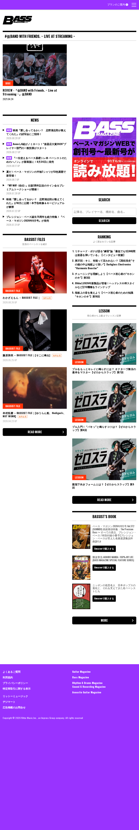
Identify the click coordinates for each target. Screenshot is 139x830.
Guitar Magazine (81, 671)
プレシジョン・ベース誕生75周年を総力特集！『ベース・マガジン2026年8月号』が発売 (35, 218)
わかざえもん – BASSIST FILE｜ (21, 297)
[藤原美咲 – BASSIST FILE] (35, 330)
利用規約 (8, 677)
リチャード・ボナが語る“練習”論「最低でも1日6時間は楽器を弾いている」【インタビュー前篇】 (105, 253)
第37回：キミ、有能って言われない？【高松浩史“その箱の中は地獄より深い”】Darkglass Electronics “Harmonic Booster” (105, 264)
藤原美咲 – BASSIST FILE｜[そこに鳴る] (26, 355)
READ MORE (35, 432)
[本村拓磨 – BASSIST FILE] (35, 388)
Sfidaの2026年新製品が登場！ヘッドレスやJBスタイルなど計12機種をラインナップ (104, 285)
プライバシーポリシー (15, 683)
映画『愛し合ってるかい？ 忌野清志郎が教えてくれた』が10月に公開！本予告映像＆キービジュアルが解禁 (35, 203)
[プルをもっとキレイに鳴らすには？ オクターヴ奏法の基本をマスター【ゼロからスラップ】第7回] (104, 344)
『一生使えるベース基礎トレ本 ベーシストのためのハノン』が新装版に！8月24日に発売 (36, 160)
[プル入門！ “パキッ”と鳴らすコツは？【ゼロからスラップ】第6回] (104, 401)
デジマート (9, 701)
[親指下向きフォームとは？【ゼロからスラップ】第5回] (104, 459)
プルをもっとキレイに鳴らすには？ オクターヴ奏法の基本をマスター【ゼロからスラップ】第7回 (104, 370)
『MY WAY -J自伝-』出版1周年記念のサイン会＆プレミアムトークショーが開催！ (35, 187)
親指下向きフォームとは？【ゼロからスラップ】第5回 (103, 485)
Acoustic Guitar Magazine (86, 692)
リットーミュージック (15, 696)
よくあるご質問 (11, 671)
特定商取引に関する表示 (17, 688)
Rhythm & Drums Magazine (87, 683)
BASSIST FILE (12, 291)
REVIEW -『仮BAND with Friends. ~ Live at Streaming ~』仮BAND (30, 92)
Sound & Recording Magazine (89, 686)
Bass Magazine (80, 677)
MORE (104, 620)
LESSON (79, 362)
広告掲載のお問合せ (14, 707)
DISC (7, 83)
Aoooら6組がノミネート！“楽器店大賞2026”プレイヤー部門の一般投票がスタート (36, 146)
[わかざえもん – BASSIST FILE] (35, 272)
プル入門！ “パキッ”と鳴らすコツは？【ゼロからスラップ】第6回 (104, 428)
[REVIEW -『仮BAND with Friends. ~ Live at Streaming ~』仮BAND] (35, 65)
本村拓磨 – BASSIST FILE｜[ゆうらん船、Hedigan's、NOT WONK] (34, 414)
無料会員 (47, 298)
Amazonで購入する (104, 548)
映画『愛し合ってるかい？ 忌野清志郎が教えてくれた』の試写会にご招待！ (36, 132)
